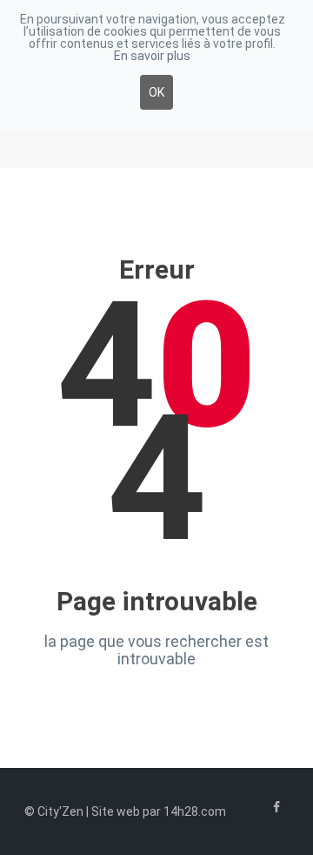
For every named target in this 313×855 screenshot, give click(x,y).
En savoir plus (152, 56)
